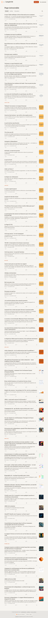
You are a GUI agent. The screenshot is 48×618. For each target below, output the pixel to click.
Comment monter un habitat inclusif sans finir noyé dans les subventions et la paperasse (20, 547)
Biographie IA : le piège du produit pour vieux (17, 475)
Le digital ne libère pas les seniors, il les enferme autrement (20, 338)
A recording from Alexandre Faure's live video (14, 507)
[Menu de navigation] (3, 2)
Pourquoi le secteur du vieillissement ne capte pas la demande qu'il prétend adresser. (20, 199)
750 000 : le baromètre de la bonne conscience (16, 243)
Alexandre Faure (13, 29)
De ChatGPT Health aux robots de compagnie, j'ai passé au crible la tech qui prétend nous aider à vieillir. (20, 499)
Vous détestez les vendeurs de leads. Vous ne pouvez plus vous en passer (20, 84)
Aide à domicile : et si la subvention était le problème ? (19, 350)
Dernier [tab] (6, 11)
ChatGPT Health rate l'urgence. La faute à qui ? (17, 514)
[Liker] (5, 378)
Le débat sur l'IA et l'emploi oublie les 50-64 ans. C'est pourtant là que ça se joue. (20, 392)
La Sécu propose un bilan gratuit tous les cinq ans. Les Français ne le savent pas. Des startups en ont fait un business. (20, 432)
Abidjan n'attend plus (10, 273)
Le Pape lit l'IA (8, 224)
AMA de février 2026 (10, 579)
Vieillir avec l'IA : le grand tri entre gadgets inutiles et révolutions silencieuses (19, 496)
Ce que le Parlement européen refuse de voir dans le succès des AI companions (18, 153)
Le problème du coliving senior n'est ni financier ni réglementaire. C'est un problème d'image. (20, 236)
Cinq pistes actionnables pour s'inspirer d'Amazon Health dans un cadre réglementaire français (19, 374)
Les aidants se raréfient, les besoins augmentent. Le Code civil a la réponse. (20, 170)
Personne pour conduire (11, 54)
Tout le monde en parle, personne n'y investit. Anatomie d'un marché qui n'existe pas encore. (20, 254)
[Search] (42, 11)
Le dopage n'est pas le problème (13, 34)
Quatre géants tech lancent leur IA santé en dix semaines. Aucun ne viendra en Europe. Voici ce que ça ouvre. (20, 468)
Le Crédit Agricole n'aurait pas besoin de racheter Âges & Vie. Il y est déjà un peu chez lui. (19, 73)
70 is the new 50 (8, 132)
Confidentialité (23, 612)
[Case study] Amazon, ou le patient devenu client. (17, 381)
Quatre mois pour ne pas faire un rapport (15, 264)
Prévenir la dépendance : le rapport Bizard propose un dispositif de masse (19, 598)
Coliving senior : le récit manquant (14, 233)
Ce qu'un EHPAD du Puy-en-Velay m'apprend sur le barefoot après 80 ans (20, 116)
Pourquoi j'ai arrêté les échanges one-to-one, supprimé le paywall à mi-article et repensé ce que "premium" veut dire (19, 303)
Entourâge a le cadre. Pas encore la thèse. (13, 207)
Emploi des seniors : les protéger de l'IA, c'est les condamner (20, 390)
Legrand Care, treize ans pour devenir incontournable (19, 309)
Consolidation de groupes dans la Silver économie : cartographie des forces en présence (18, 523)
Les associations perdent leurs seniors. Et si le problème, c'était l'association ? (19, 328)
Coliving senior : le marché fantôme (14, 252)
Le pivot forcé (8, 159)
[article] (24, 17)
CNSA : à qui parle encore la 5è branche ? (15, 399)
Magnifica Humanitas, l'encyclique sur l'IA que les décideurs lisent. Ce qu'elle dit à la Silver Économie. (20, 227)
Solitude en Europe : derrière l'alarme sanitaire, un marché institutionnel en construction (20, 485)
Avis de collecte (33, 612)
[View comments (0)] (16, 20)
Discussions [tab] (16, 11)
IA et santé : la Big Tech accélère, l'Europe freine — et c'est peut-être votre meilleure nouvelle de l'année (20, 465)
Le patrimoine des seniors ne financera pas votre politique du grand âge (20, 214)
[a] (41, 508)
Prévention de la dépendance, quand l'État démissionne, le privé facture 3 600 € (20, 429)
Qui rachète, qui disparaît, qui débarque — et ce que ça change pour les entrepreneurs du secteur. (19, 527)
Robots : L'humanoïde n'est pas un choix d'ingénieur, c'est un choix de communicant (20, 24)
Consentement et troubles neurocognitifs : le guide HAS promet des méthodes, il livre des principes (19, 454)
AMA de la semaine (9, 506)
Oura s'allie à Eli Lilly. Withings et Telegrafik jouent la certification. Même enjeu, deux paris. (20, 179)
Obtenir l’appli (29, 614)
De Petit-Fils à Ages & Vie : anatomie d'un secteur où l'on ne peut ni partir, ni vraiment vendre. (20, 293)
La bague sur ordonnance (11, 177)
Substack (16, 616)
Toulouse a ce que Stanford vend (13, 63)
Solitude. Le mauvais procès (12, 150)
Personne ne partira (9, 291)
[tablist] (12, 11)
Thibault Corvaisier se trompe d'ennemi (15, 106)
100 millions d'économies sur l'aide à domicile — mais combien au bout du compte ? (19, 360)
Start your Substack (21, 614)
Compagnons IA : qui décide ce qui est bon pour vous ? (19, 408)
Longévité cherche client (11, 196)
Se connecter (43, 2)
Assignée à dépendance (10, 141)
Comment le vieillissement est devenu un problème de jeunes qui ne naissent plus (19, 569)
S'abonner (36, 2)
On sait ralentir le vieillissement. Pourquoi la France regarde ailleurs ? (18, 418)
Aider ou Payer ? (9, 169)
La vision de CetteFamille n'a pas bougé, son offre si (18, 94)
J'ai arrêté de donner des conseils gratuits (15, 300)
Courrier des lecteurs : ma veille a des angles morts (18, 115)
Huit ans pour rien (9, 282)
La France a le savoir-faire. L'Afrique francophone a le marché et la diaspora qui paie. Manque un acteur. (20, 275)
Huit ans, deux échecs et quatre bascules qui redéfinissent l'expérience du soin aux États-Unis (20, 383)
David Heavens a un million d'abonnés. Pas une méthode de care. (20, 44)
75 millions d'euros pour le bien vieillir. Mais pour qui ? (19, 206)
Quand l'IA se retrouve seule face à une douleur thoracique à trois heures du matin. (20, 516)
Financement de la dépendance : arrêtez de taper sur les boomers (19, 587)
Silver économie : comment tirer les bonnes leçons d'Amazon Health (18, 371)
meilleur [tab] (11, 11)
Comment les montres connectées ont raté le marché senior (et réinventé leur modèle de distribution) (20, 558)
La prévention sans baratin (11, 123)
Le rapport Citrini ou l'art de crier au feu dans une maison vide (20, 534)
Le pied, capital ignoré (10, 189)
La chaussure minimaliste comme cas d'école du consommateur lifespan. (20, 190)
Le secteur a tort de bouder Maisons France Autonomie (19, 318)
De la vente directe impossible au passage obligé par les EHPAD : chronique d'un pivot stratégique (20, 561)
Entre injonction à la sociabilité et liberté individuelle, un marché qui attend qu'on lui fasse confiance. (20, 411)
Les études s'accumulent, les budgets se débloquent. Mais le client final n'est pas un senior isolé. (20, 488)
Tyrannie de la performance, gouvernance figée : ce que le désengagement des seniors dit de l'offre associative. (20, 331)
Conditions (28, 612)
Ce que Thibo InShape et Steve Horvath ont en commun (19, 14)
